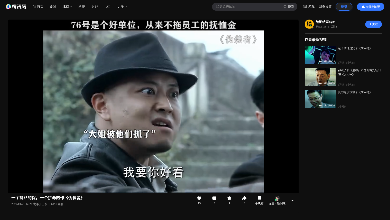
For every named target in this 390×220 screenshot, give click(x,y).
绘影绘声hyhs (325, 22)
